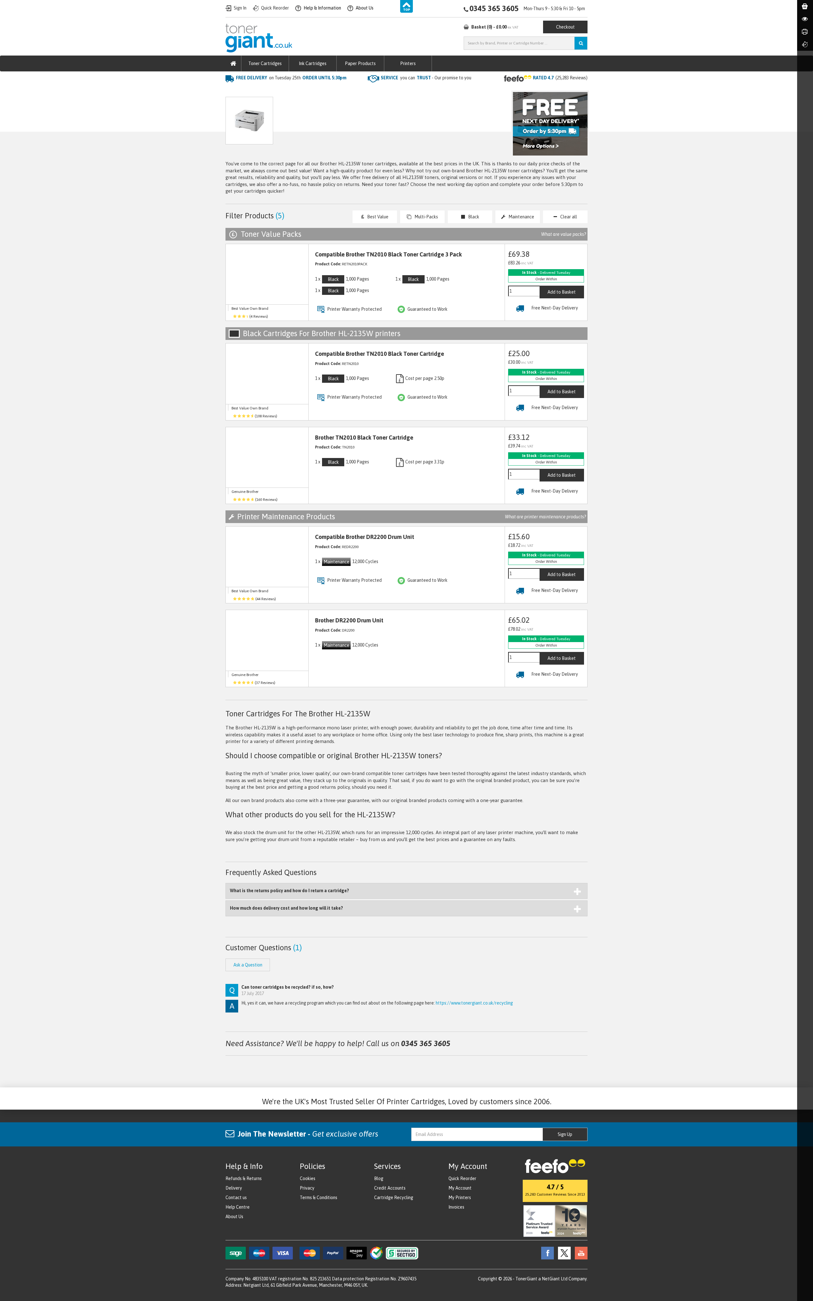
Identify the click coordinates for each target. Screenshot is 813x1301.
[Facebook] (546, 1252)
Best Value (377, 216)
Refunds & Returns (243, 1178)
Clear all (568, 216)
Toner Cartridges (265, 63)
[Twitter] (563, 1252)
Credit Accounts (390, 1188)
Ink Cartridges (312, 63)
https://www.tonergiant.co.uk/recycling (474, 1003)
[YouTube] (580, 1252)
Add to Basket (562, 292)
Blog (378, 1178)
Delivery (233, 1188)
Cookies (307, 1178)
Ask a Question (360, 123)
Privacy (307, 1188)
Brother (300, 90)
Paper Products (360, 63)
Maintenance (521, 216)
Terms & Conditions (318, 1197)
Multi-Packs (426, 216)
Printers (408, 63)
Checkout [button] (565, 27)
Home (232, 90)
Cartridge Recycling (393, 1197)
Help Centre (237, 1207)
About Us (234, 1216)
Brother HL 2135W (337, 90)
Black (473, 216)
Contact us (236, 1197)
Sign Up (565, 1134)
